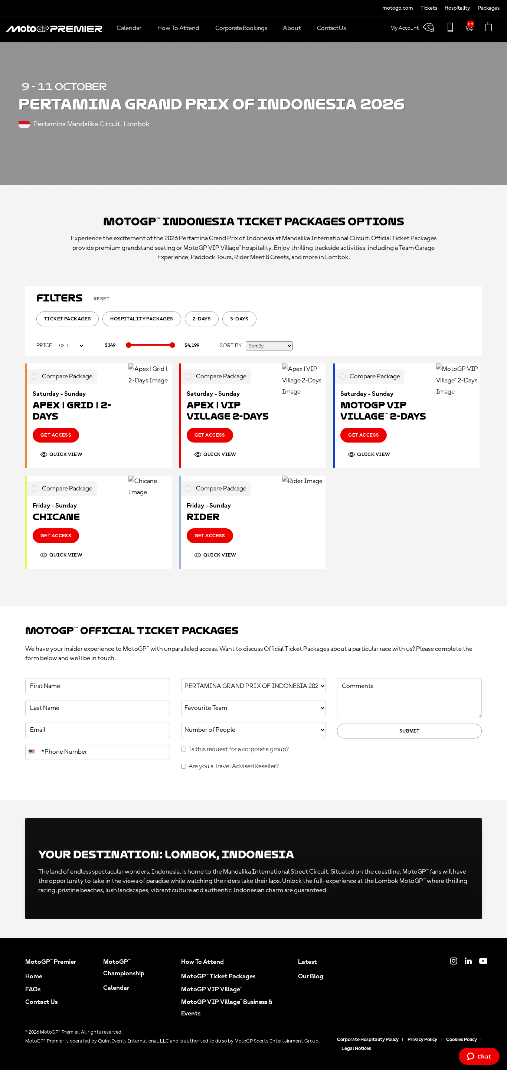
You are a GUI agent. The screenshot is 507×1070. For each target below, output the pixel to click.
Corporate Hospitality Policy (368, 1039)
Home (33, 976)
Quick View (65, 454)
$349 (110, 345)
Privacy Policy (422, 1039)
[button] (54, 32)
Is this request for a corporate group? (239, 749)
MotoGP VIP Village (211, 989)
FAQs (32, 989)
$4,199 (191, 345)
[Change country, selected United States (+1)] (32, 752)
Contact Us (41, 1002)
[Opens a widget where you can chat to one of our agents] (479, 1057)
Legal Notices (356, 1048)
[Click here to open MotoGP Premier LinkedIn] (468, 962)
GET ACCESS (55, 435)
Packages (489, 8)
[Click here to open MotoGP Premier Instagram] (453, 962)
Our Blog (310, 976)
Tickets (429, 8)
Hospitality (457, 8)
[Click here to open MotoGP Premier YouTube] (483, 962)
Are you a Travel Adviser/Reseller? (234, 766)
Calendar (116, 988)
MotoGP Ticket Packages (218, 976)
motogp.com (397, 8)
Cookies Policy (461, 1039)
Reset (101, 298)
